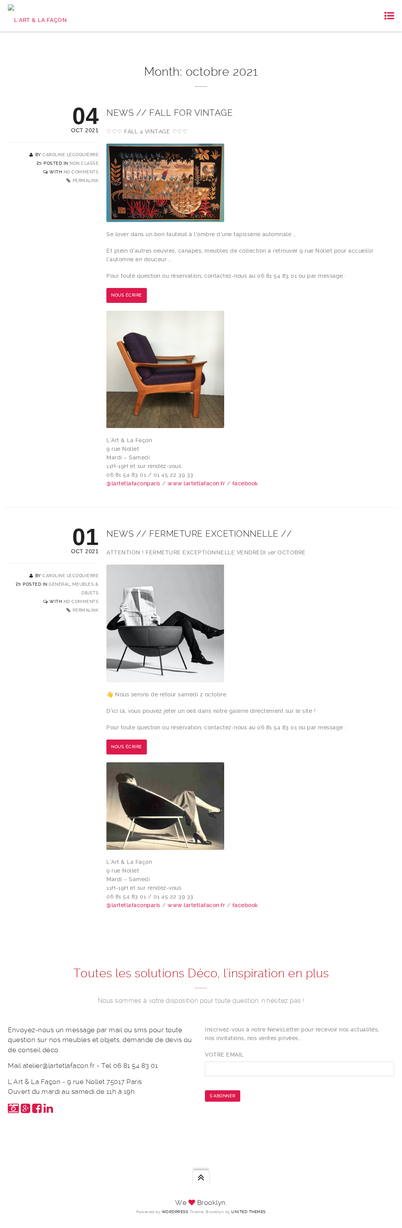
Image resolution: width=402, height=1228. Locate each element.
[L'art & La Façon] (37, 16)
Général (59, 584)
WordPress (175, 1212)
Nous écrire (126, 295)
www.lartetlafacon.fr (196, 483)
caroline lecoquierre (70, 154)
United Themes (248, 1212)
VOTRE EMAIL (224, 1054)
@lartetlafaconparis (133, 483)
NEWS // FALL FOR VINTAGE (169, 112)
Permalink (86, 180)
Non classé (84, 163)
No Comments (81, 172)
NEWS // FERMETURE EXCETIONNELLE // (199, 533)
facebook (245, 483)
